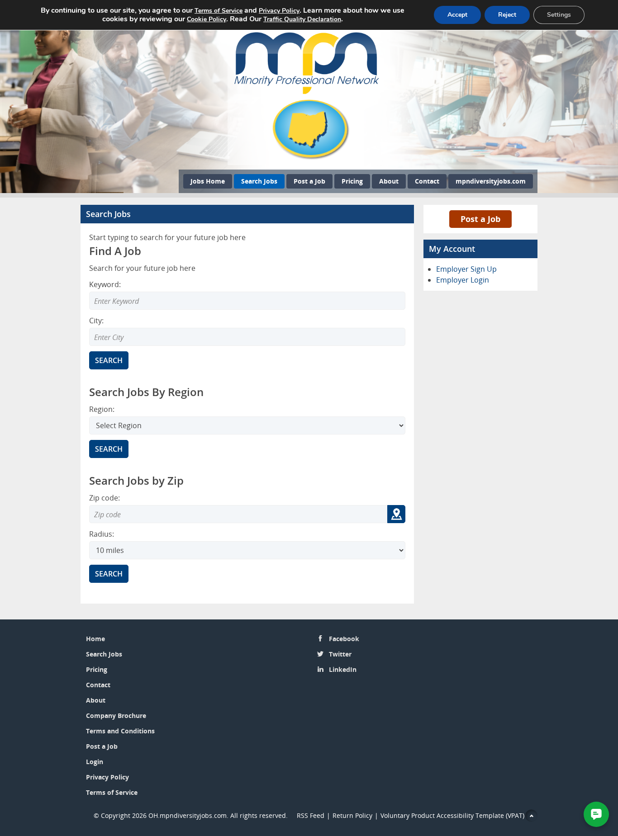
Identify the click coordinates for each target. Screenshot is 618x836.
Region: (101, 409)
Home (95, 638)
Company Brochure (116, 715)
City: (96, 321)
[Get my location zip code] (396, 514)
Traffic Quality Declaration (302, 19)
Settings (559, 14)
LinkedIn (343, 669)
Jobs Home (207, 181)
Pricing (352, 181)
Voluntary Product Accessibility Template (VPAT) (452, 815)
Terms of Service (112, 792)
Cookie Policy (206, 19)
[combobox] (247, 337)
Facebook (344, 638)
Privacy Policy (108, 777)
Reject (507, 14)
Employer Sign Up (466, 269)
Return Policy (352, 815)
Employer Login (462, 280)
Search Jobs (259, 181)
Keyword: (105, 284)
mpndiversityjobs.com (491, 181)
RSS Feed (310, 815)
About (389, 181)
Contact (427, 181)
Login (94, 761)
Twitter (340, 654)
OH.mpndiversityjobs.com (187, 815)
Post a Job (309, 181)
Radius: (101, 534)
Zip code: (104, 498)
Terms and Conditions (120, 731)
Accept (457, 14)
